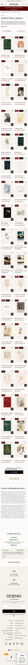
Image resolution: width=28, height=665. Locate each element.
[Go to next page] (18, 478)
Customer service (19, 623)
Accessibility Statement (7, 630)
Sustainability (10, 628)
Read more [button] (4, 26)
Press (11, 623)
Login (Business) (9, 639)
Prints (7, 12)
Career (11, 625)
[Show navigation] (2, 4)
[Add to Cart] (12, 51)
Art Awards (10, 637)
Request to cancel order (21, 635)
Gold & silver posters (15, 12)
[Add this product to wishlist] (12, 37)
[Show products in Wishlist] (22, 4)
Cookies (17, 630)
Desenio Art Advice (19, 620)
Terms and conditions (20, 628)
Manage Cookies (19, 638)
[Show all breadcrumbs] (2, 12)
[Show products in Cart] (25, 4)
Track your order (19, 625)
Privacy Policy (12, 614)
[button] (22, 658)
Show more (14, 472)
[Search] (5, 4)
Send (14, 611)
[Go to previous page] (10, 478)
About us (11, 620)
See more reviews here (14, 562)
